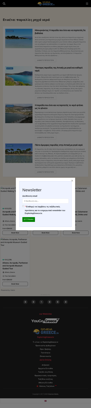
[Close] (72, 180)
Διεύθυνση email (29, 196)
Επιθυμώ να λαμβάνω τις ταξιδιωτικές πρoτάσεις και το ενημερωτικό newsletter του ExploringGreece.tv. (45, 210)
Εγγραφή (29, 219)
